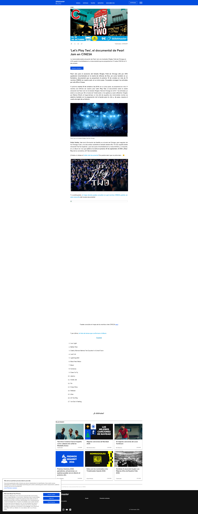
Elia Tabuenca (119, 447)
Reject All (51, 498)
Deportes (100, 3)
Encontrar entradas (105, 498)
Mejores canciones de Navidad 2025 (98, 443)
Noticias (85, 3)
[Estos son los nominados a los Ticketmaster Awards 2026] (99, 459)
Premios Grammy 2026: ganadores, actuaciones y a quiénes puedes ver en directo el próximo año (68, 472)
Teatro (93, 3)
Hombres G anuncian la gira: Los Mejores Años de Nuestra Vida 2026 (127, 471)
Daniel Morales (90, 478)
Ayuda (86, 498)
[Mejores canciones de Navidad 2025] (99, 431)
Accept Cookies (51, 494)
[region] (31, 495)
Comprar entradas (76, 68)
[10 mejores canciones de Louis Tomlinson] (128, 431)
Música (78, 3)
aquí (116, 324)
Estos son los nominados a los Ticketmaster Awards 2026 (97, 470)
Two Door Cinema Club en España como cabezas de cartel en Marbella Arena (69, 444)
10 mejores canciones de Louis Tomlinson (127, 443)
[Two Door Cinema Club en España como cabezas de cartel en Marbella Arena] (70, 431)
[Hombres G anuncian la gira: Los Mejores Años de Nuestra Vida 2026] (128, 459)
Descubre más (110, 3)
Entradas (133, 2)
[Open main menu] (141, 3)
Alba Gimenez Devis (91, 447)
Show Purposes (51, 502)
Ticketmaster (118, 43)
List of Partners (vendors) (10, 488)
